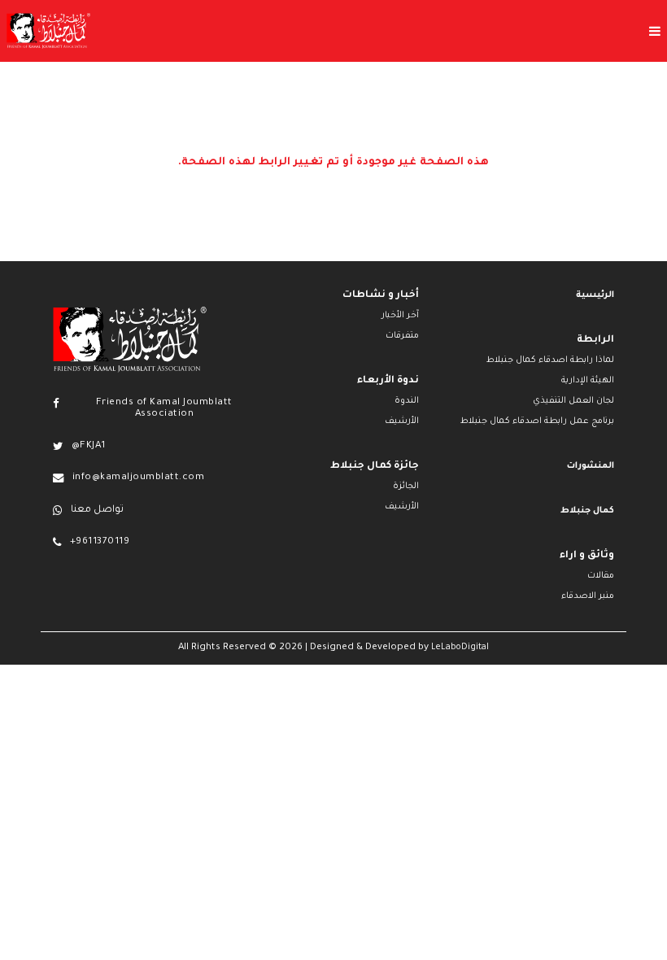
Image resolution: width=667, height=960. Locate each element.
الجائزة (406, 486)
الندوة (407, 401)
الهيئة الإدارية (587, 381)
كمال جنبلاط (587, 511)
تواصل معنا (97, 510)
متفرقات (402, 336)
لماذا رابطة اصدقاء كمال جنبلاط (550, 360)
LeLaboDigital (460, 647)
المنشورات (590, 466)
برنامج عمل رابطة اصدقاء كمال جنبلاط (537, 421)
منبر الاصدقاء (587, 596)
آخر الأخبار (400, 316)
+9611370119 (99, 542)
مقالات (600, 576)
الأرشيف (402, 421)
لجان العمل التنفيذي (573, 401)
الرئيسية (595, 295)
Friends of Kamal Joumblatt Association (164, 408)
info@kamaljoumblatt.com (138, 478)
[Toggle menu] (378, 30)
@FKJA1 (89, 446)
